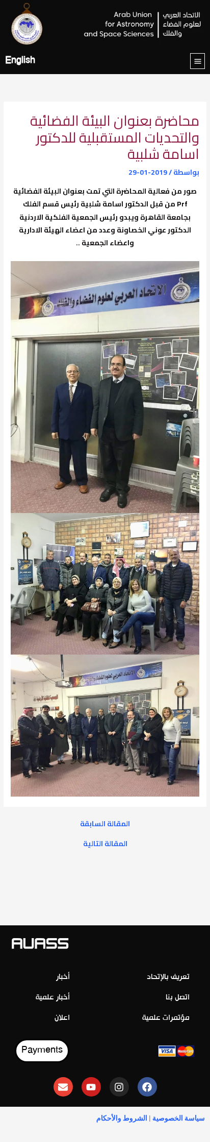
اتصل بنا (178, 998)
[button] (197, 61)
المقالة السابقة (105, 824)
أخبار (63, 977)
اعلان (62, 1018)
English (20, 61)
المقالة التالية (105, 844)
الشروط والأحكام (121, 1118)
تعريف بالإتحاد (168, 977)
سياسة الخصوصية (178, 1118)
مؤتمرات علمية (166, 1018)
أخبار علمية (53, 998)
